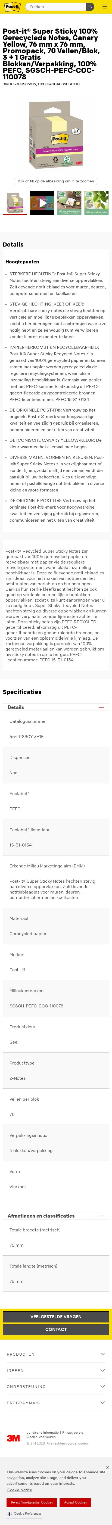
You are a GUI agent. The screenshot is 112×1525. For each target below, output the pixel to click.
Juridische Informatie (43, 1432)
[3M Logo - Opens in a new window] (12, 7)
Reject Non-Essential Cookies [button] (32, 1502)
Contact (56, 1330)
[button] (24, 1514)
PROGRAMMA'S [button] (23, 1402)
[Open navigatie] (104, 7)
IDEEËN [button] (15, 1370)
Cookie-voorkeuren (41, 1437)
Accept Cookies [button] (75, 1502)
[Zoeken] (90, 7)
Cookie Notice (19, 1490)
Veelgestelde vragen (56, 1317)
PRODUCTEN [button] (21, 1354)
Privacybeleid (72, 1432)
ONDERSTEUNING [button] (26, 1386)
